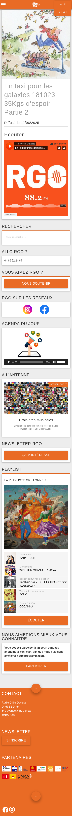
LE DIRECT (63, 8)
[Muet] (54, 362)
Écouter (36, 620)
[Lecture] (8, 362)
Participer (36, 666)
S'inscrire (16, 740)
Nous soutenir (36, 283)
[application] (36, 362)
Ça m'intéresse (36, 455)
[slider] (61, 362)
